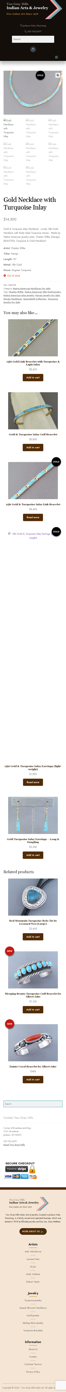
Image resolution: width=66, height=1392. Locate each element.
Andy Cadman (33, 1274)
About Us (33, 1349)
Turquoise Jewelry (33, 1300)
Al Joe (33, 1266)
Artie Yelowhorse (33, 1251)
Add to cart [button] (33, 377)
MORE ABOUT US (31, 1231)
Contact (33, 1356)
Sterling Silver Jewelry (33, 1323)
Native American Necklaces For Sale (31, 288)
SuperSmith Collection (34, 298)
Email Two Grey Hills (14, 1144)
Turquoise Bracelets (33, 1330)
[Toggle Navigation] (56, 58)
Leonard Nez (33, 1259)
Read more (33, 517)
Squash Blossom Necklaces (33, 1308)
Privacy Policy (33, 1372)
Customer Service (33, 1364)
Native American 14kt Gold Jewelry (43, 291)
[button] (57, 75)
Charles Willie (16, 291)
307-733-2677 (34, 31)
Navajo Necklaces (13, 298)
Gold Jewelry (33, 1315)
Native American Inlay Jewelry (19, 295)
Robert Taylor (33, 1281)
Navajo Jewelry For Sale (47, 295)
